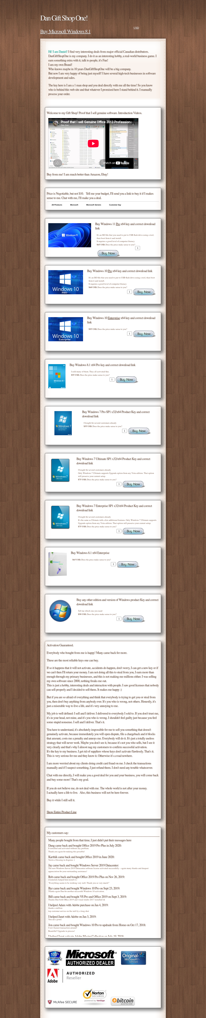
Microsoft (74, 205)
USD (136, 28)
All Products (57, 205)
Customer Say (115, 205)
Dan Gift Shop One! (63, 18)
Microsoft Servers (93, 205)
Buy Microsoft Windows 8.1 (65, 31)
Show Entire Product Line (61, 812)
